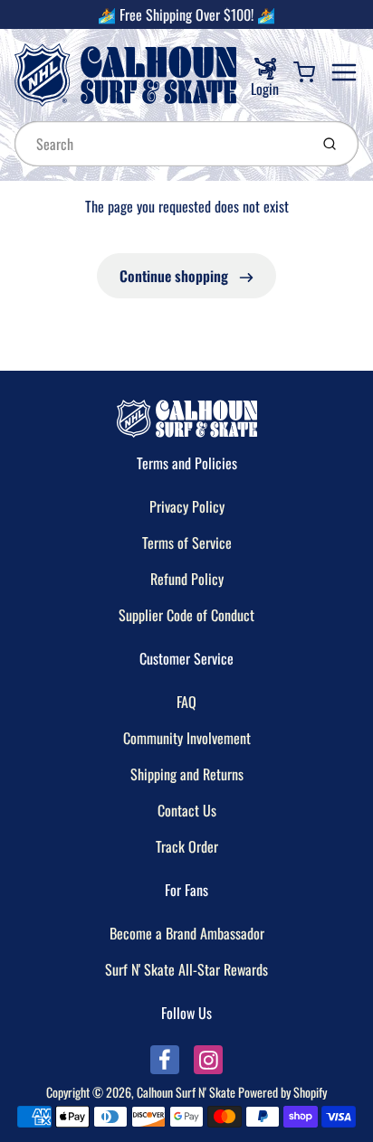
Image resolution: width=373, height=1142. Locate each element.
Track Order (187, 846)
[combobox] (159, 143)
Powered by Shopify (282, 1091)
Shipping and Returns (187, 774)
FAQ (186, 702)
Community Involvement (187, 738)
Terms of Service (187, 542)
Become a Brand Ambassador (187, 933)
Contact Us (187, 810)
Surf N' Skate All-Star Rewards (186, 969)
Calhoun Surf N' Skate (186, 1091)
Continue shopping (176, 276)
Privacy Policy (187, 506)
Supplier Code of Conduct (186, 615)
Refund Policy (187, 579)
